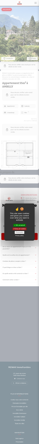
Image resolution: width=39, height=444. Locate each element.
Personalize (19, 232)
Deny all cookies (20, 229)
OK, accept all (20, 225)
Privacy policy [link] (19, 235)
